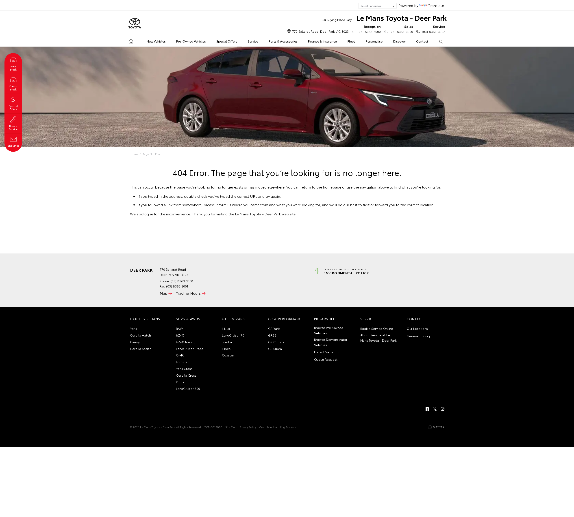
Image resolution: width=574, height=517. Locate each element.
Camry (135, 342)
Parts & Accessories (283, 41)
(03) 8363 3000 (369, 29)
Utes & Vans (233, 319)
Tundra (227, 342)
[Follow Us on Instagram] (442, 408)
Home (131, 40)
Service (253, 41)
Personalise (374, 41)
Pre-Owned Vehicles (191, 41)
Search (440, 41)
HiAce (226, 348)
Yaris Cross (184, 368)
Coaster (228, 355)
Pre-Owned (325, 319)
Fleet (351, 41)
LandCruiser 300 (188, 388)
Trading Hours (188, 293)
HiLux (226, 328)
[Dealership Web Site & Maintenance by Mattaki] (436, 427)
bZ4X (180, 335)
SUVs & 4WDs (188, 319)
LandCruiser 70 (233, 335)
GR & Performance (286, 319)
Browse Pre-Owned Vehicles (328, 330)
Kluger (181, 382)
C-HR (180, 355)
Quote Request (325, 359)
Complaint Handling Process (277, 427)
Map (163, 293)
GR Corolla (276, 342)
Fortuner (182, 362)
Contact (422, 41)
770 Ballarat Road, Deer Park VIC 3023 (320, 31)
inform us (223, 204)
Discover (399, 41)
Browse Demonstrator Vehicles (330, 342)
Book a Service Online (376, 328)
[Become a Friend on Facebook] (427, 408)
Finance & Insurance (322, 41)
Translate (436, 5)
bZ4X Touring (186, 342)
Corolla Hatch (140, 335)
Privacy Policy (247, 427)
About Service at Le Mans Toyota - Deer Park (378, 338)
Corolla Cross (186, 375)
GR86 (272, 335)
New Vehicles (156, 41)
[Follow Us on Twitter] (435, 408)
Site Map (231, 427)
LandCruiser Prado (189, 348)
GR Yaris (274, 328)
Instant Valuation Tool (330, 352)
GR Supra (275, 348)
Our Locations (417, 328)
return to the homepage (320, 186)
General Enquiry (418, 336)
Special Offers (226, 41)
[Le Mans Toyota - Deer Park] (134, 23)
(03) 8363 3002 (433, 29)
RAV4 (180, 328)
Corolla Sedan (140, 348)
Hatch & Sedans (145, 319)
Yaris (133, 328)
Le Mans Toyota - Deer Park (384, 18)
